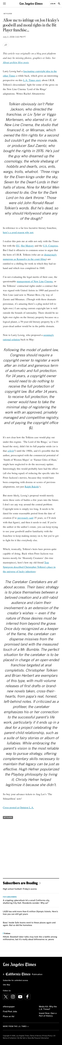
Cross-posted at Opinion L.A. (18, 807)
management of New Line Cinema (35, 281)
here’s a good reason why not (18, 232)
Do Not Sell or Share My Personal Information (33, 1038)
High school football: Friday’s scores (20, 889)
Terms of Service (35, 1035)
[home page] (31, 3)
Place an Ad (8, 1017)
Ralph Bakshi (32, 486)
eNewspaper (9, 1007)
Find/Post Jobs (10, 1012)
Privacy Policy (47, 1035)
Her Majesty (27, 245)
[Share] (6, 45)
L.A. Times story (32, 80)
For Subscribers (10, 897)
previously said (25, 517)
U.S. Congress (50, 245)
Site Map (6, 985)
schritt (10, 450)
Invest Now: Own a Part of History (48, 1014)
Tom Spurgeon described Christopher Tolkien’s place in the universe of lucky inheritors (29, 567)
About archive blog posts (16, 62)
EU (17, 245)
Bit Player (8, 13)
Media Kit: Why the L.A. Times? (48, 1008)
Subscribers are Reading (20, 883)
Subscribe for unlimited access (15, 980)
